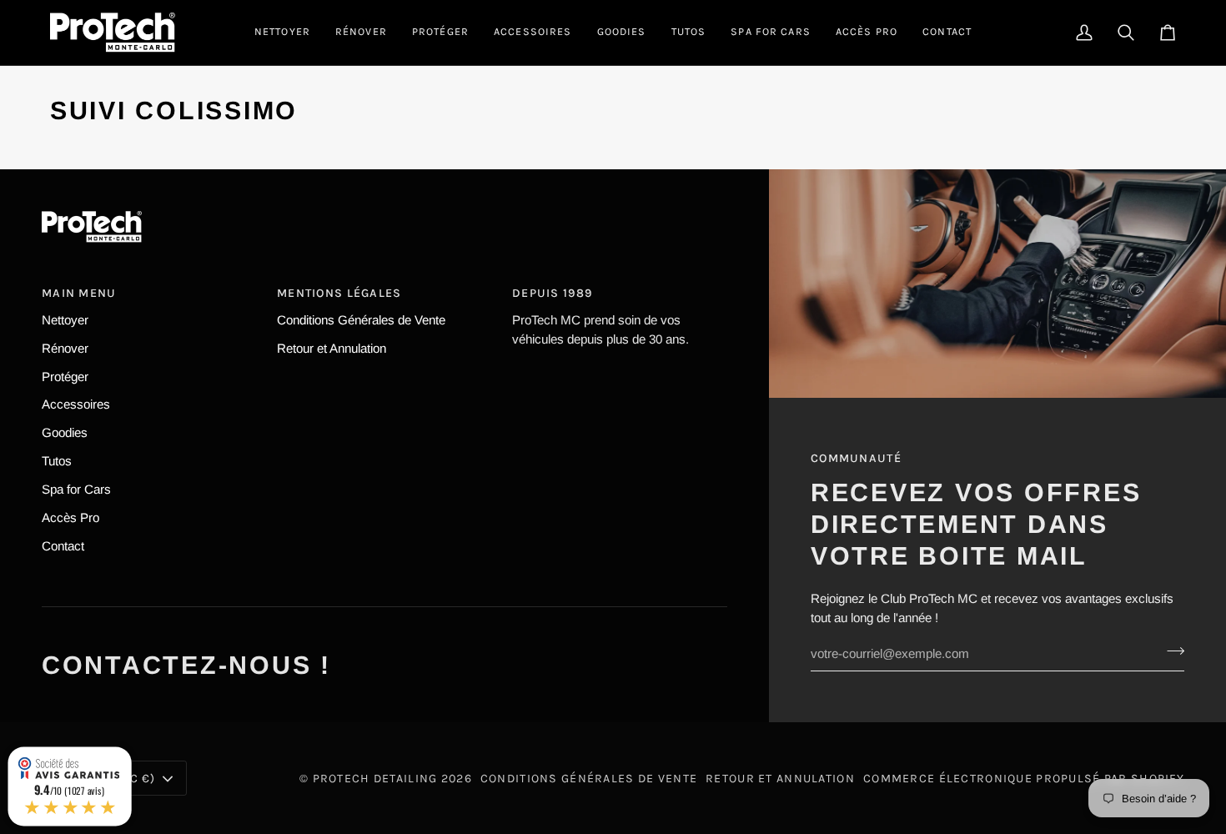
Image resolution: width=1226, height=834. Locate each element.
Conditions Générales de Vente (361, 320)
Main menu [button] (79, 293)
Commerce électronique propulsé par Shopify (1023, 778)
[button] (282, 32)
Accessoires (76, 404)
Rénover (65, 348)
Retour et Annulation (331, 348)
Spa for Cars (76, 489)
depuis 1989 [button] (552, 293)
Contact (63, 546)
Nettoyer (65, 320)
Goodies (65, 432)
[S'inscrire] (1170, 651)
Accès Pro (70, 517)
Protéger (65, 376)
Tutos (57, 461)
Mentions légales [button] (339, 293)
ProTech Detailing (375, 778)
